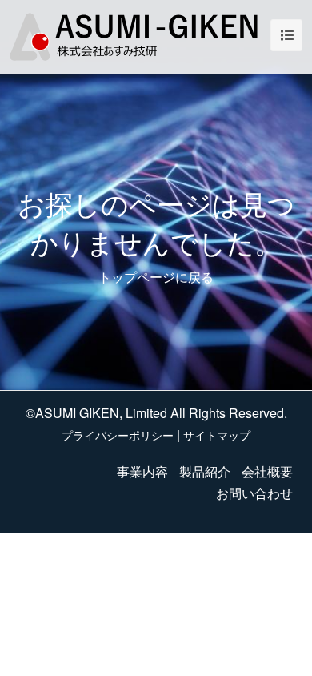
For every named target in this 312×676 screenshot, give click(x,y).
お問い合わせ (254, 493)
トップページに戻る (156, 277)
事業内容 (142, 471)
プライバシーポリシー (118, 435)
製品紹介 (204, 471)
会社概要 (267, 471)
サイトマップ (216, 435)
